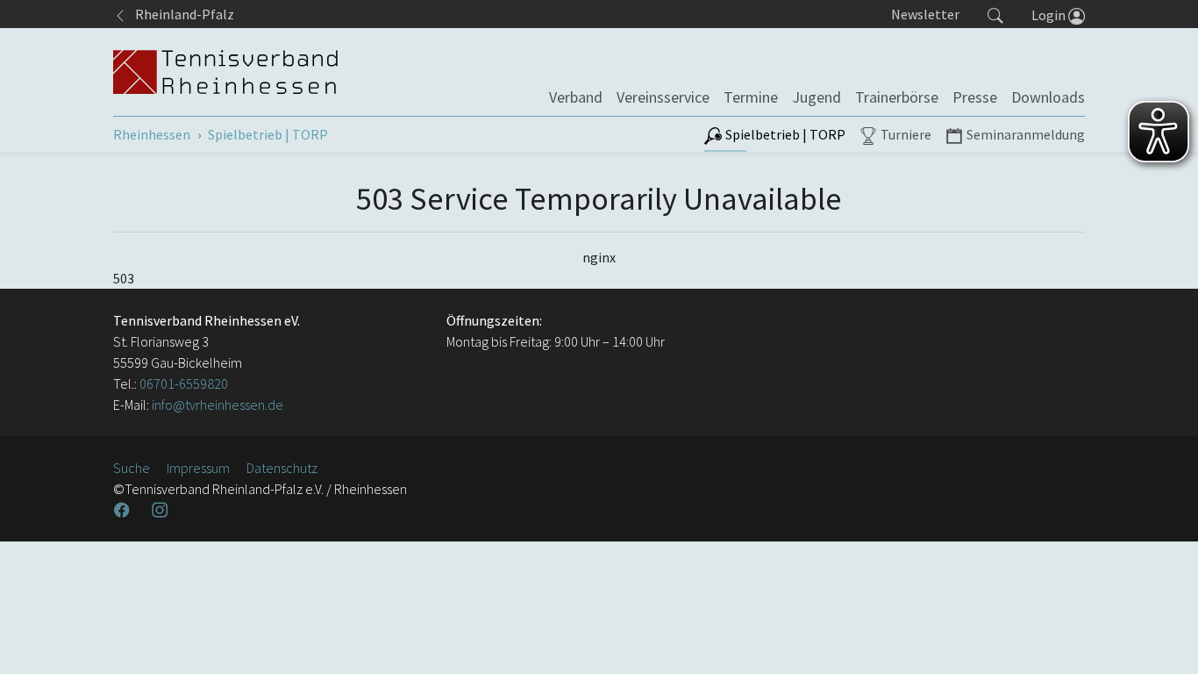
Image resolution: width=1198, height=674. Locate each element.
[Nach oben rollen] (1163, 639)
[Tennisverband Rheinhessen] (225, 72)
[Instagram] (161, 509)
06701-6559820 (183, 383)
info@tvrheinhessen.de (216, 404)
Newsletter (925, 14)
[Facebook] (123, 509)
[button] (995, 14)
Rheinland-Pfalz (180, 14)
